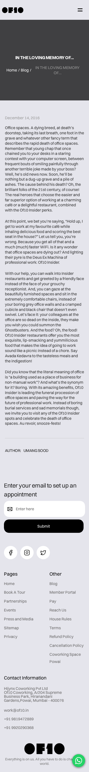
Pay (52, 601)
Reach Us (57, 610)
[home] (12, 10)
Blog (25, 70)
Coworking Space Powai (65, 658)
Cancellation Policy (66, 645)
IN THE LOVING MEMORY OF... (57, 70)
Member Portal (62, 592)
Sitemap (11, 627)
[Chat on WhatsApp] (78, 760)
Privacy (10, 636)
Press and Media (18, 618)
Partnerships (15, 601)
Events (10, 610)
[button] (80, 10)
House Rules (60, 618)
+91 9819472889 (19, 718)
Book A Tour (14, 592)
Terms (55, 627)
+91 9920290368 (19, 727)
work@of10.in (16, 710)
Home (11, 70)
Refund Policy (61, 636)
